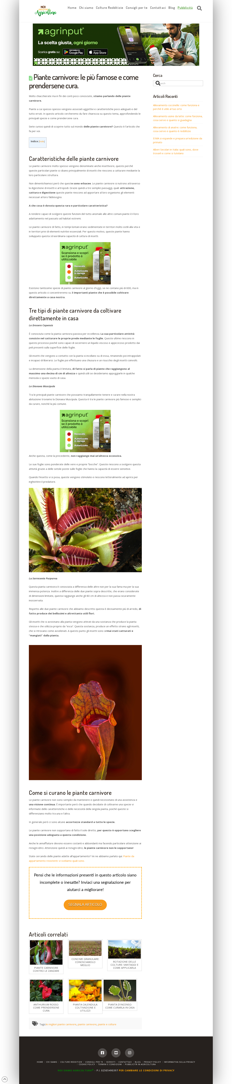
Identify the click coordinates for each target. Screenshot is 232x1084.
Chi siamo (51, 1062)
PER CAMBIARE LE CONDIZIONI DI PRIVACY (146, 1070)
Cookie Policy (87, 1064)
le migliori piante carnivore (61, 1024)
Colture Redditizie (71, 1062)
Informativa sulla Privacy (179, 1062)
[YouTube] (116, 1052)
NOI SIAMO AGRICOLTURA (76, 1070)
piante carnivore (87, 1024)
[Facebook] (102, 1052)
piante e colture (107, 1024)
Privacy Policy (152, 1062)
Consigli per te (94, 1062)
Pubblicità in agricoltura (140, 1064)
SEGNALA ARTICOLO (85, 904)
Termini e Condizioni (110, 1064)
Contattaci (125, 1062)
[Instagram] (129, 1052)
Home (40, 1062)
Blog (138, 1062)
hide (41, 141)
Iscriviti (110, 1062)
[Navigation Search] (198, 8)
